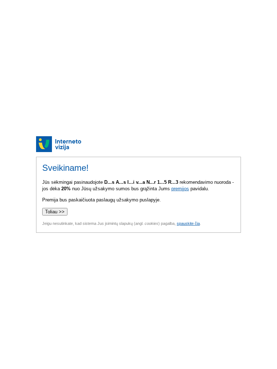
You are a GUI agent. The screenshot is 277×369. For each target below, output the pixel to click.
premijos (180, 188)
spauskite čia (188, 223)
